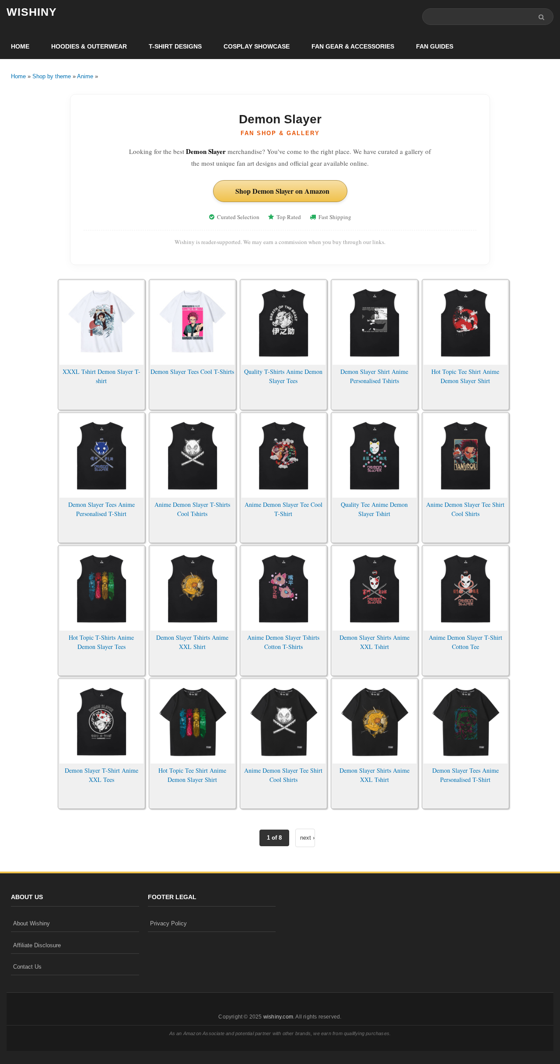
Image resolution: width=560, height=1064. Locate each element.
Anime (85, 76)
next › (307, 837)
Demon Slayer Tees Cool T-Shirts (192, 371)
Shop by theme (51, 76)
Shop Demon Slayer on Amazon (282, 191)
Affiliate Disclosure (37, 945)
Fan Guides (434, 46)
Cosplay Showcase (257, 46)
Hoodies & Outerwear (89, 46)
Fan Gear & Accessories (353, 46)
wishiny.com (278, 1017)
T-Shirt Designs (175, 46)
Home (20, 46)
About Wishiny (31, 923)
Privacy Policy (168, 923)
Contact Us (27, 966)
